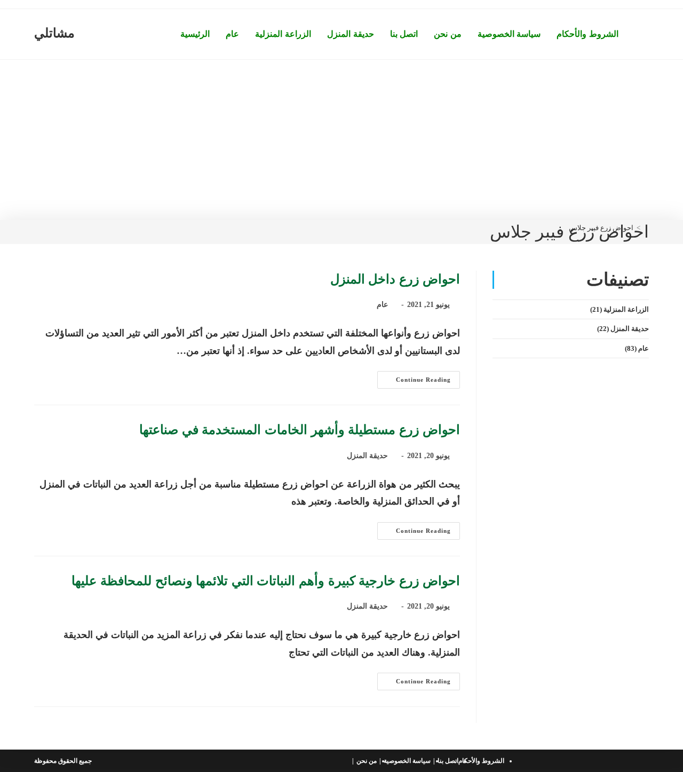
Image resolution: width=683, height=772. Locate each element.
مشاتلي (54, 33)
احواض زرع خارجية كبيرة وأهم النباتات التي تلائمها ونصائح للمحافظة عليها (266, 581)
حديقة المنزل (367, 456)
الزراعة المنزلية (626, 309)
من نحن (366, 761)
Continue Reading (414, 382)
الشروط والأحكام (481, 761)
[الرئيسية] (646, 228)
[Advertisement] (341, 140)
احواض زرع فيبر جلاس (601, 228)
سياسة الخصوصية (407, 761)
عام (382, 305)
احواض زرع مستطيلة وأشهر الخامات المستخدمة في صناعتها (299, 430)
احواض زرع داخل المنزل (395, 279)
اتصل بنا (448, 761)
